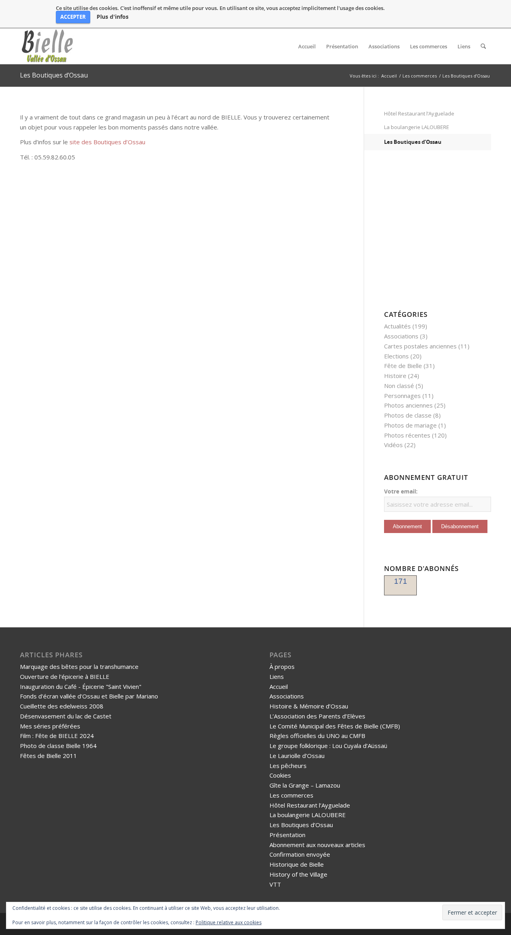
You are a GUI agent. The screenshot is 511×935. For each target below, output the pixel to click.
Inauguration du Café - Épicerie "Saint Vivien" (80, 686)
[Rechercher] (483, 46)
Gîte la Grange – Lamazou (304, 785)
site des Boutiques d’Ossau (107, 142)
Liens (276, 676)
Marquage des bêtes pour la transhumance (79, 666)
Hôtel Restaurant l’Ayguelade (419, 113)
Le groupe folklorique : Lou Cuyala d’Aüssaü (328, 746)
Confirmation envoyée (299, 854)
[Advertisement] (434, 234)
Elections (396, 356)
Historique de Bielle (296, 864)
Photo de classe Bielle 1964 (58, 746)
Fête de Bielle (403, 366)
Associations (401, 336)
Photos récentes (407, 435)
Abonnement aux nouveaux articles (317, 845)
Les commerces (291, 795)
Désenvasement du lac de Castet (65, 716)
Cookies (280, 775)
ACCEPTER (73, 16)
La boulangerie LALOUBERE (416, 127)
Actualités (397, 326)
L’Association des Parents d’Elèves (317, 716)
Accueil (278, 686)
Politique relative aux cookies (228, 922)
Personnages (402, 396)
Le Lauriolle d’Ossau (297, 756)
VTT (275, 884)
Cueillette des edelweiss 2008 (61, 706)
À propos (282, 666)
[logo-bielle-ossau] (48, 46)
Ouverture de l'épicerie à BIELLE (64, 676)
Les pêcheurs (288, 766)
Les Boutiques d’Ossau (54, 75)
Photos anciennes (408, 405)
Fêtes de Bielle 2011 (48, 756)
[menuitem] (307, 46)
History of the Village (298, 874)
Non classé (399, 386)
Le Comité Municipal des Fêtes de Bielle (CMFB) (334, 726)
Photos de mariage (410, 425)
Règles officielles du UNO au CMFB (317, 736)
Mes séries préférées (50, 726)
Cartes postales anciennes (420, 346)
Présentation (287, 835)
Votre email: (401, 491)
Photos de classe (408, 415)
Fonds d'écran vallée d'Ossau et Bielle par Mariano (89, 696)
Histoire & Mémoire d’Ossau (308, 706)
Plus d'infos (113, 17)
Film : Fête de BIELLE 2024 (57, 736)
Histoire (395, 376)
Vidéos (393, 445)
